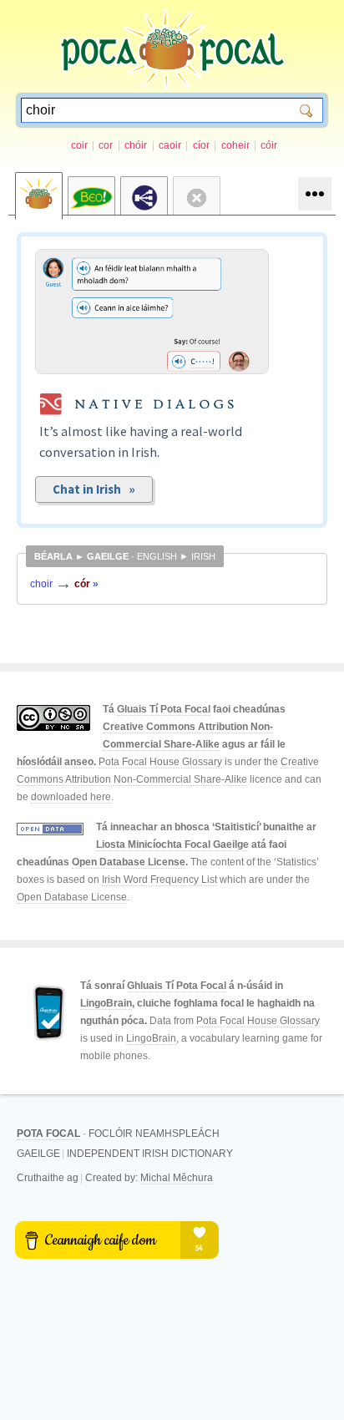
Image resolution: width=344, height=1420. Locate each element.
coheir (235, 145)
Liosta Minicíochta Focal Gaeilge (172, 844)
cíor (201, 145)
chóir (135, 145)
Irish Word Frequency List (159, 879)
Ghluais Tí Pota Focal (176, 985)
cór (86, 584)
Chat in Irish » (94, 489)
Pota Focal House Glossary (160, 762)
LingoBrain (106, 1003)
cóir (269, 145)
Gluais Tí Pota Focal (163, 709)
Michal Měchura (176, 1178)
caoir (170, 145)
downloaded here (71, 797)
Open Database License (128, 862)
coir (79, 145)
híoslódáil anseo (55, 762)
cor (106, 145)
